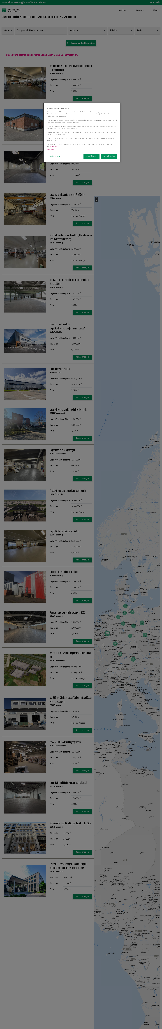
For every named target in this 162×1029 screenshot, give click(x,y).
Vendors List (50, 149)
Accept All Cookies (109, 156)
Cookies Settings (54, 156)
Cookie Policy (54, 146)
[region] (81, 132)
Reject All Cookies (91, 156)
